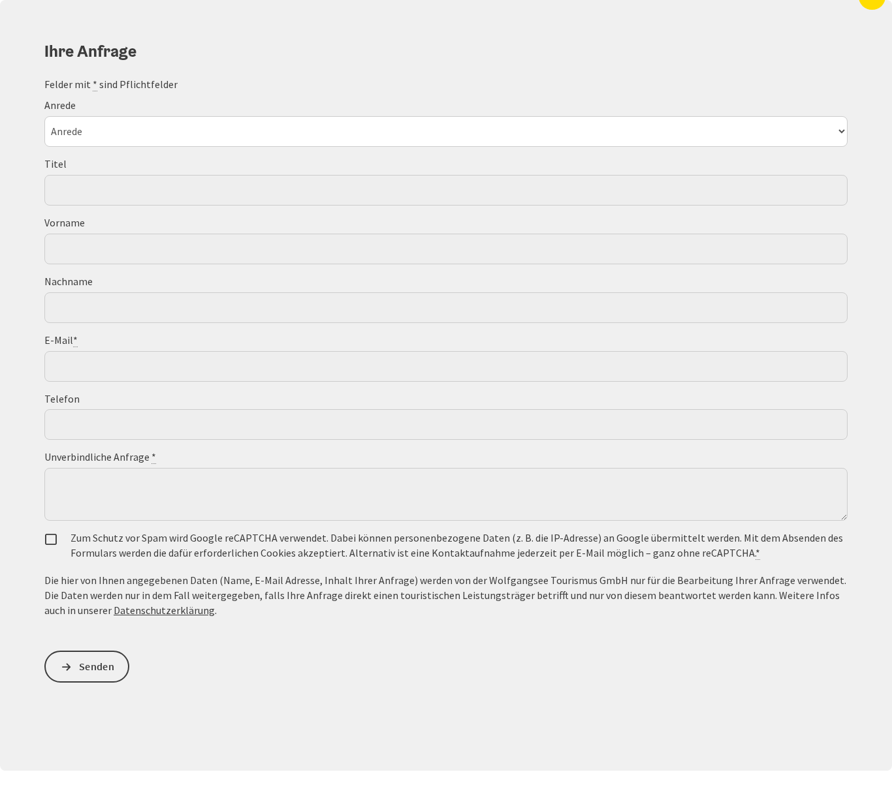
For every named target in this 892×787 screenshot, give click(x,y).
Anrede (60, 105)
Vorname (64, 222)
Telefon (62, 398)
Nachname (68, 281)
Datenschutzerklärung (164, 610)
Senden (96, 666)
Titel (55, 163)
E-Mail (61, 340)
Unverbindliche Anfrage (100, 456)
